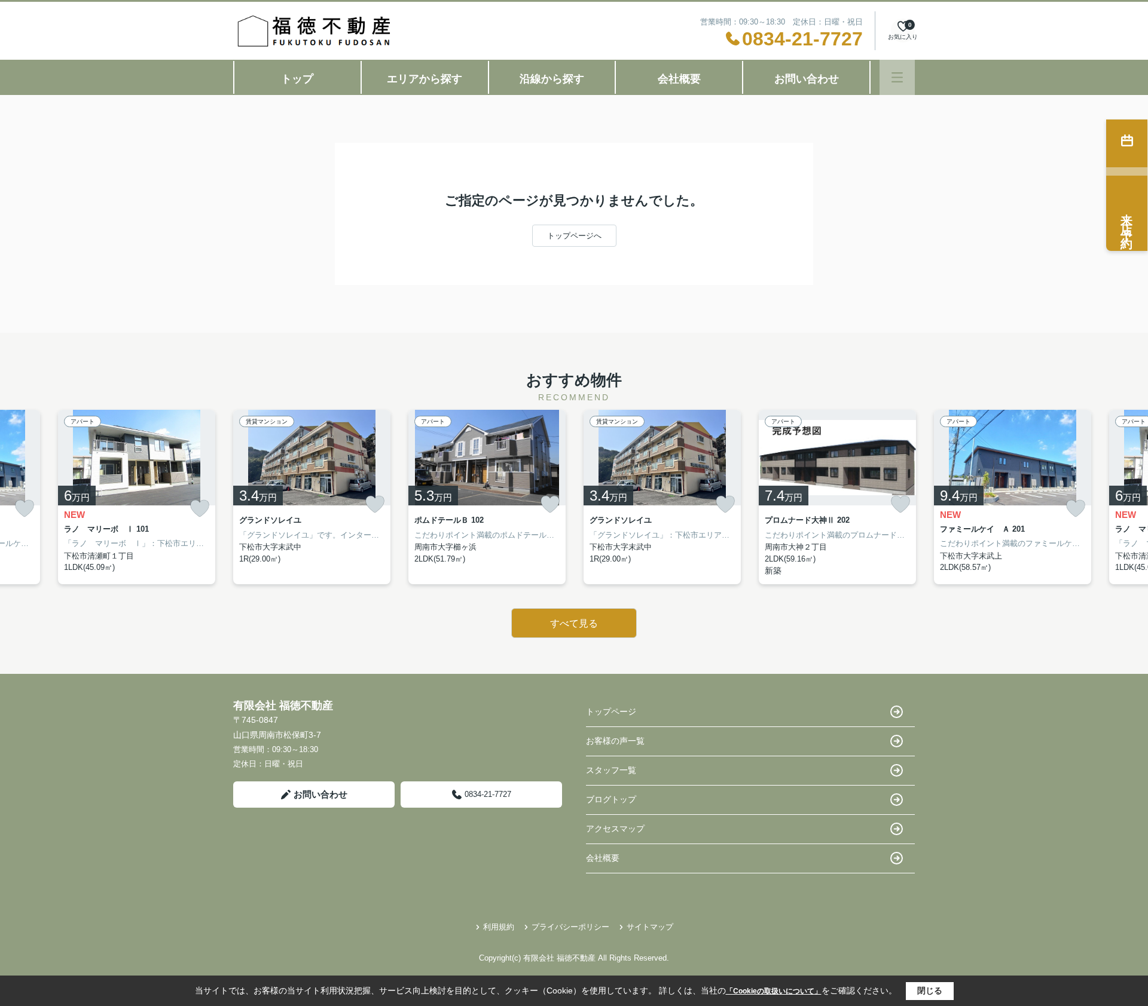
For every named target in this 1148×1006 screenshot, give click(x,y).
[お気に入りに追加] (24, 508)
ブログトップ (611, 799)
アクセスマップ (615, 828)
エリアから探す (424, 79)
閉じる (929, 990)
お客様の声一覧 (615, 741)
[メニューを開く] (897, 77)
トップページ (611, 711)
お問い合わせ (806, 79)
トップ (297, 79)
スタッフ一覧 (611, 770)
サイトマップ (650, 926)
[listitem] (311, 497)
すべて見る (574, 623)
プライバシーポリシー (570, 926)
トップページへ (574, 235)
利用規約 (498, 926)
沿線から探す (552, 79)
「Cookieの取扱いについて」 (774, 991)
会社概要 (679, 79)
